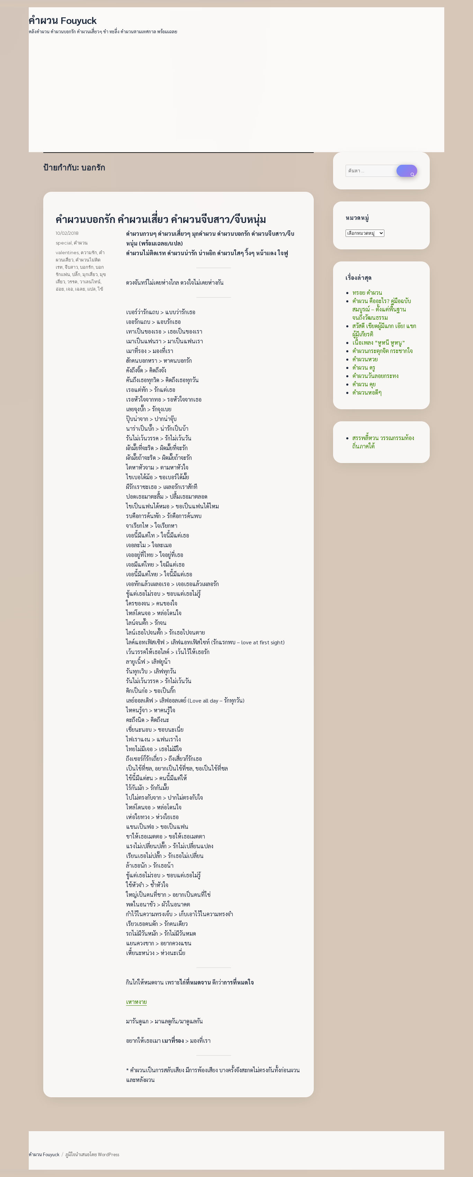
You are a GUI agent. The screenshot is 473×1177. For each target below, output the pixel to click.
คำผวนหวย (365, 359)
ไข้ (100, 289)
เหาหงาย (136, 1001)
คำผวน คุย (364, 384)
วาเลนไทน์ (90, 281)
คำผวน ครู (363, 367)
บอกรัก (86, 267)
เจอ (69, 289)
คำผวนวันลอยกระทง (375, 375)
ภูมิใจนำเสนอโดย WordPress (92, 1154)
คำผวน (81, 243)
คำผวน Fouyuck (63, 20)
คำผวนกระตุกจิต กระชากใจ (382, 350)
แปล (91, 289)
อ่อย (60, 289)
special (64, 243)
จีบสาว (71, 267)
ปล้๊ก (76, 274)
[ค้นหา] (406, 171)
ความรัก (89, 252)
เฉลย (80, 289)
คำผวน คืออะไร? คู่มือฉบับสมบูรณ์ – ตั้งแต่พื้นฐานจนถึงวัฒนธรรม (381, 309)
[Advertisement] (238, 89)
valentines (67, 252)
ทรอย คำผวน (367, 292)
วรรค (72, 281)
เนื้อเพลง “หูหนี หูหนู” (378, 342)
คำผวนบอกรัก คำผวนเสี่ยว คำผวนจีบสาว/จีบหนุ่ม (161, 218)
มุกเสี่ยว (90, 274)
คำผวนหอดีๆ (367, 392)
